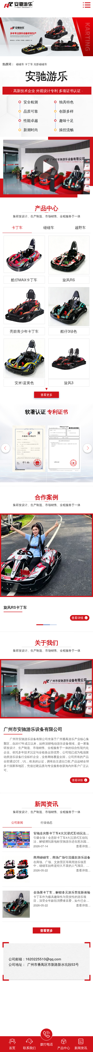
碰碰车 (20, 64)
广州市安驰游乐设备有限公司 (33, 729)
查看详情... (83, 846)
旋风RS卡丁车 (15, 607)
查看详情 (79, 617)
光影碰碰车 (40, 64)
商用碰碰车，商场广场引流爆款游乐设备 (61, 857)
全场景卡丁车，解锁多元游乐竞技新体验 (61, 892)
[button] (5, 448)
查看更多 (46, 394)
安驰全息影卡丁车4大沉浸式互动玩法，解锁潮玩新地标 (61, 833)
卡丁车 (29, 64)
